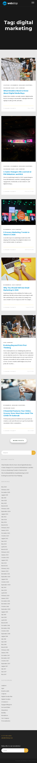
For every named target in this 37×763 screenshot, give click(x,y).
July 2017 (3, 669)
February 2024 (5, 527)
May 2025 (4, 503)
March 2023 (4, 549)
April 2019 (4, 620)
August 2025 (4, 495)
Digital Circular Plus (6, 696)
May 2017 (3, 674)
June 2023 (4, 541)
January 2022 (4, 571)
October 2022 (5, 557)
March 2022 (4, 565)
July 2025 (3, 498)
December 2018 (5, 625)
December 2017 (5, 655)
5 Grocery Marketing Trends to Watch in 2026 (14, 470)
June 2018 (3, 642)
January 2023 (4, 555)
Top (35, 760)
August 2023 (4, 538)
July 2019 (3, 614)
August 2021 (4, 579)
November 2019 (5, 603)
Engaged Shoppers (25, 85)
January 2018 (4, 652)
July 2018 (3, 639)
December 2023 (5, 533)
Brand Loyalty (5, 691)
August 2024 (4, 514)
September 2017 (5, 663)
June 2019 (4, 617)
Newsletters (4, 715)
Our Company (20, 87)
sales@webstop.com (7, 738)
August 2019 (4, 612)
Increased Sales (9, 87)
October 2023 (5, 536)
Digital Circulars (5, 699)
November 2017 (5, 658)
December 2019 (5, 601)
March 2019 (4, 623)
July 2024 (3, 517)
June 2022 (4, 563)
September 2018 (5, 633)
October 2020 (5, 582)
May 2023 (4, 544)
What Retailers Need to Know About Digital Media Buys (16, 465)
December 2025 (5, 492)
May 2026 (4, 487)
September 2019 (5, 609)
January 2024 (5, 530)
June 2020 (4, 590)
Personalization (5, 721)
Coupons (6, 85)
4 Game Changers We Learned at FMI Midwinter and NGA (17, 467)
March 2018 (4, 647)
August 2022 (4, 560)
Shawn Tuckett (10, 108)
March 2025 (4, 506)
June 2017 (3, 671)
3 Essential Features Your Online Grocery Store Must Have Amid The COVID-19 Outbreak (18, 413)
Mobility (3, 713)
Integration (4, 710)
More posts (18, 440)
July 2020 (3, 587)
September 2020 (5, 585)
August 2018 (4, 636)
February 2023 (5, 552)
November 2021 (5, 574)
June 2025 (4, 500)
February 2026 (5, 489)
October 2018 (5, 631)
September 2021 (5, 576)
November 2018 (5, 628)
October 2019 (5, 606)
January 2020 (5, 598)
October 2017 (5, 661)
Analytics (3, 685)
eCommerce (14, 85)
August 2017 (4, 666)
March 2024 (4, 525)
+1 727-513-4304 (6, 736)
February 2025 (5, 508)
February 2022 (5, 568)
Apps (2, 688)
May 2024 (4, 522)
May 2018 (3, 644)
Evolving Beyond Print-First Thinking (11, 475)
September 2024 (5, 511)
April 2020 (4, 593)
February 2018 (5, 650)
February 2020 (5, 595)
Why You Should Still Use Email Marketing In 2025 (14, 473)
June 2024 (4, 519)
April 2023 (4, 546)
